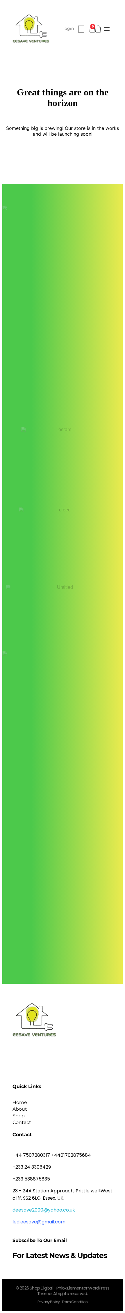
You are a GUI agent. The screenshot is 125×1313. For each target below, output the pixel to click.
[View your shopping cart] (98, 29)
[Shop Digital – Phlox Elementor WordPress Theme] (30, 28)
